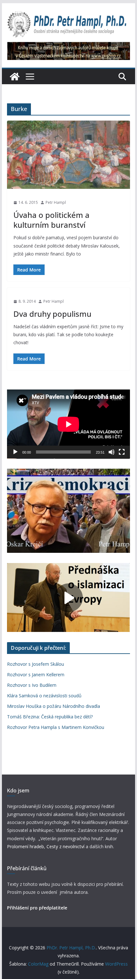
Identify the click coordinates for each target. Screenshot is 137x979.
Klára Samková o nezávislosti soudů (44, 696)
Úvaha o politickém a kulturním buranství (51, 220)
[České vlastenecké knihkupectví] (68, 46)
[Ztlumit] (111, 452)
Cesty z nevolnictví (66, 846)
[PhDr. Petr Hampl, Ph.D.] (14, 76)
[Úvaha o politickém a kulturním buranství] (68, 155)
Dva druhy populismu (52, 313)
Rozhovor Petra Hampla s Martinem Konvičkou (55, 727)
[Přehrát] (15, 452)
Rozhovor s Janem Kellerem (35, 674)
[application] (68, 424)
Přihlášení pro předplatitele (37, 908)
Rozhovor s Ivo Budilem (31, 685)
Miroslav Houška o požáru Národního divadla (53, 706)
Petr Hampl (56, 202)
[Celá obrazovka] (122, 452)
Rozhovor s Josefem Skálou (35, 664)
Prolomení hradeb (25, 846)
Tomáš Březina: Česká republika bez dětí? (50, 717)
